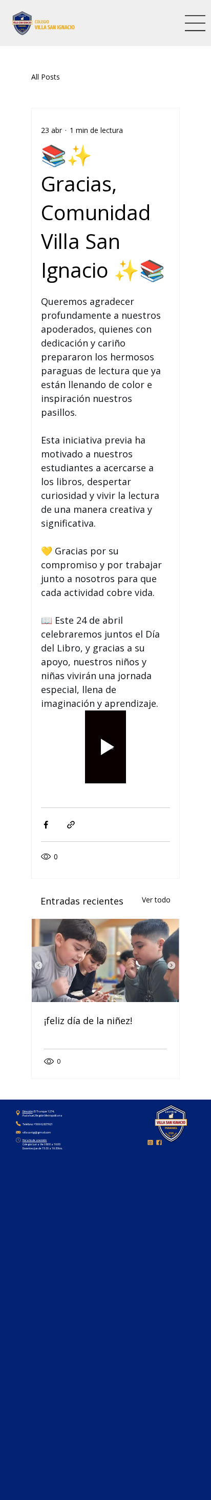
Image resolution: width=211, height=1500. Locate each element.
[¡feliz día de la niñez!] (105, 960)
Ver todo (156, 900)
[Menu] (195, 23)
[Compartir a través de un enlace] (71, 825)
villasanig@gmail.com (37, 1132)
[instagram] (150, 1142)
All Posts (45, 77)
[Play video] (105, 746)
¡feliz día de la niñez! (88, 1020)
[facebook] (159, 1142)
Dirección (28, 1111)
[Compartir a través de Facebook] (46, 825)
